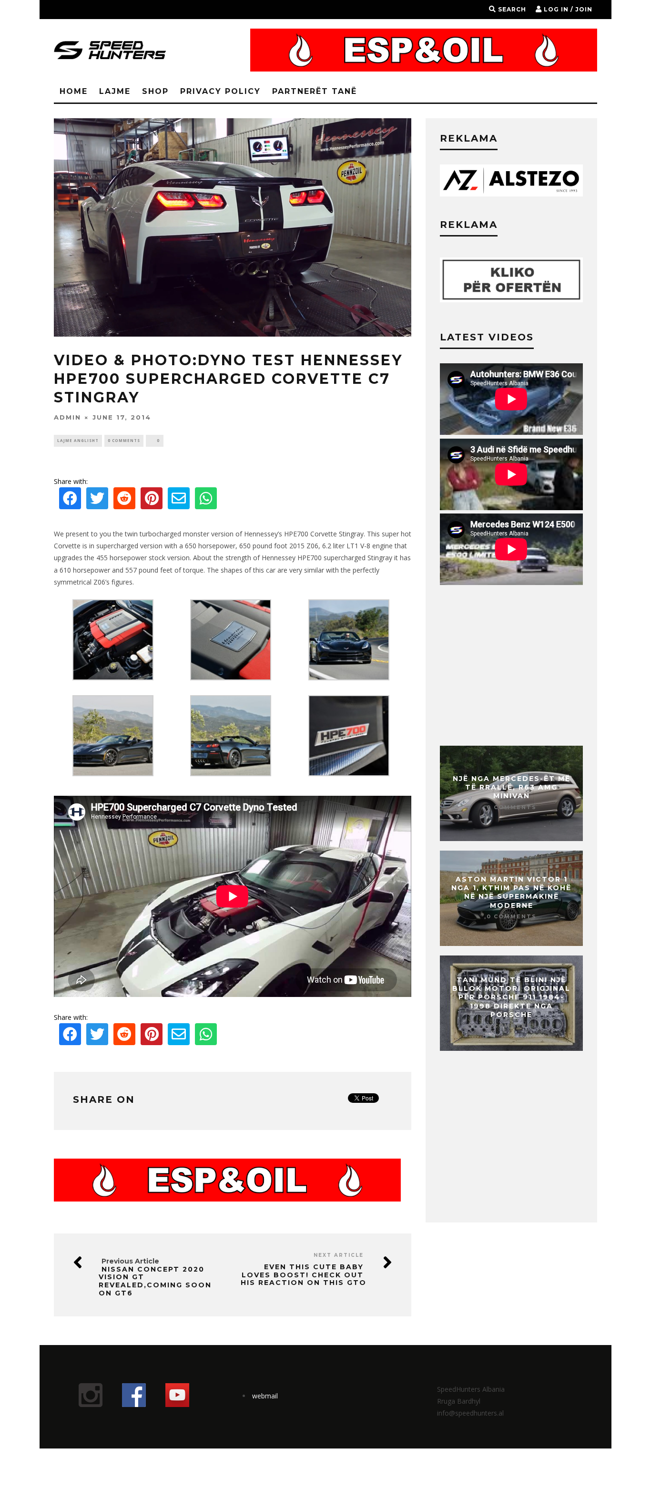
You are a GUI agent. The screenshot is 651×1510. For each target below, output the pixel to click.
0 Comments (124, 440)
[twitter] (97, 500)
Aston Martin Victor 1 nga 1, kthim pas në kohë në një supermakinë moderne (511, 892)
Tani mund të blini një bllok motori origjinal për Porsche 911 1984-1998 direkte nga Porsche (511, 997)
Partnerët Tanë (314, 91)
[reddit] (124, 500)
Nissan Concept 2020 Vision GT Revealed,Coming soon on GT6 (155, 1281)
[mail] (179, 500)
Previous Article (130, 1261)
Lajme (115, 91)
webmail (265, 1395)
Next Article (339, 1255)
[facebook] (70, 500)
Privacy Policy (220, 91)
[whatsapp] (206, 500)
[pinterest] (152, 500)
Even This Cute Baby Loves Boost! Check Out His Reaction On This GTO (303, 1275)
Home (74, 91)
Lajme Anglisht (78, 440)
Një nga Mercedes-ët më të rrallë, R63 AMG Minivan (511, 787)
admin (67, 417)
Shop (155, 91)
